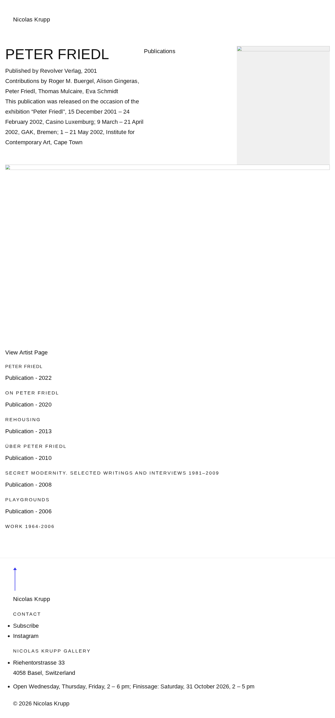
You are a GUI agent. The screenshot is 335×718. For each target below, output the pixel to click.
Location (239, 3)
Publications (205, 3)
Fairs (147, 3)
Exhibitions (96, 3)
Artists (66, 3)
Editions (171, 3)
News (125, 3)
